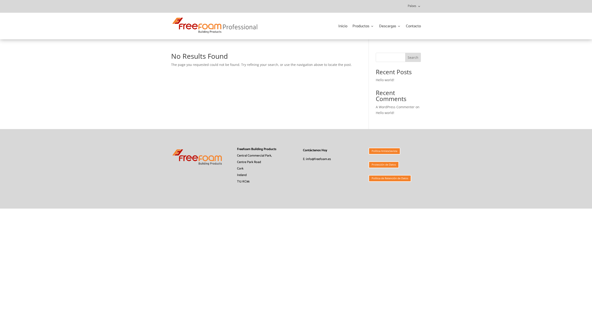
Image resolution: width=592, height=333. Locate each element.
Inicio (342, 26)
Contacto (413, 26)
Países (412, 7)
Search (413, 57)
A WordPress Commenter (395, 107)
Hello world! (385, 80)
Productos (360, 26)
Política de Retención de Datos (390, 178)
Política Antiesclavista (384, 151)
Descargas (387, 26)
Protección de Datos (384, 164)
